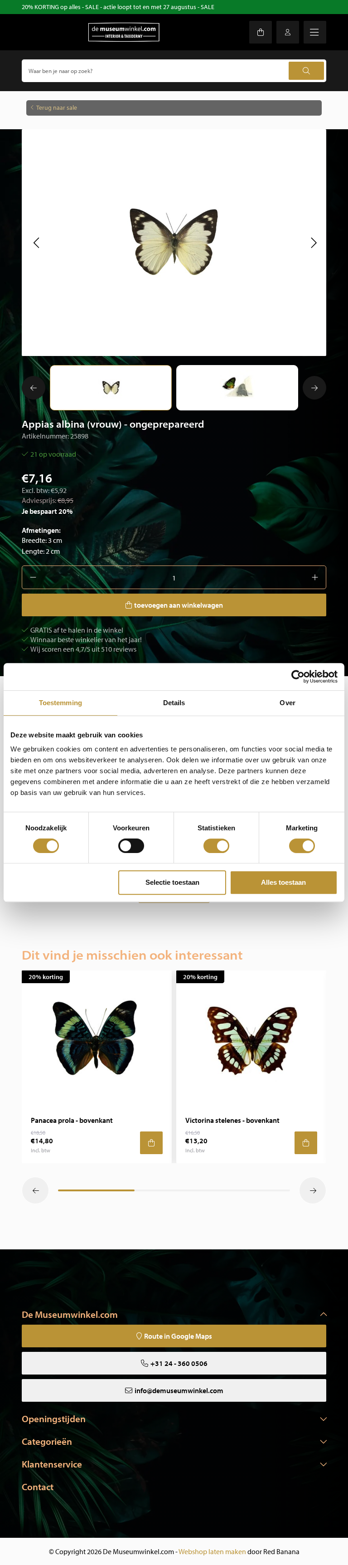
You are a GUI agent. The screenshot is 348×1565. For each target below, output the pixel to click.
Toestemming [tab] (60, 703)
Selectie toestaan (172, 882)
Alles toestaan (283, 882)
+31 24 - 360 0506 (179, 1363)
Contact (37, 1486)
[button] (36, 242)
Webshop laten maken (212, 1551)
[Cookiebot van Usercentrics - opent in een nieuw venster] (298, 676)
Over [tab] (287, 703)
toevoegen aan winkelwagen (178, 604)
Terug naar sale (56, 107)
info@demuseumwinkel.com (179, 1390)
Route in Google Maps (178, 1336)
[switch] (131, 846)
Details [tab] (174, 703)
